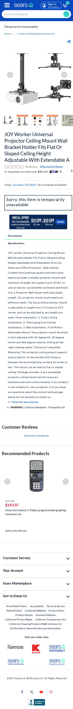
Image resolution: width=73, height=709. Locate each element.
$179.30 (9, 500)
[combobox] (36, 14)
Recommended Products (25, 453)
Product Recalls (24, 614)
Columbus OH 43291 (24, 184)
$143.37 (12, 505)
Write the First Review (51, 166)
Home (7, 33)
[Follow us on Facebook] (22, 691)
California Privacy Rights (18, 619)
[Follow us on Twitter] (31, 691)
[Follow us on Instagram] (50, 691)
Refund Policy (14, 610)
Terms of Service (56, 606)
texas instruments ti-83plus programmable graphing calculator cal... (35, 512)
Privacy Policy (56, 610)
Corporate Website (35, 610)
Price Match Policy (16, 606)
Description (15, 235)
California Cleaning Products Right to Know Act (35, 623)
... (14, 33)
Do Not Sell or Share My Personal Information (35, 628)
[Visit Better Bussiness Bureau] (36, 701)
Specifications (16, 243)
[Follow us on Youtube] (41, 691)
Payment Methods (46, 614)
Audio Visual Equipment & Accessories (37, 33)
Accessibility (37, 606)
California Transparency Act (50, 619)
